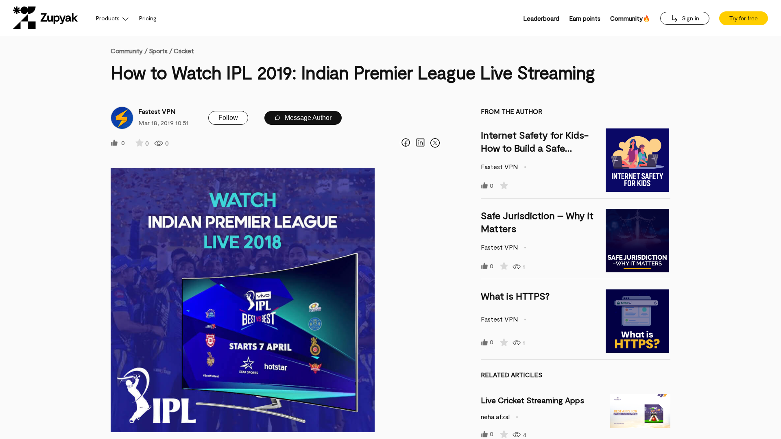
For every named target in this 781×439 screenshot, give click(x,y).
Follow (228, 117)
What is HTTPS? (515, 296)
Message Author (307, 117)
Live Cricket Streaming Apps (532, 400)
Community (129, 50)
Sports (158, 50)
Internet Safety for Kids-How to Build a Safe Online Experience (535, 148)
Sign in (689, 18)
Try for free (743, 18)
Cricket (184, 50)
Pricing (148, 18)
